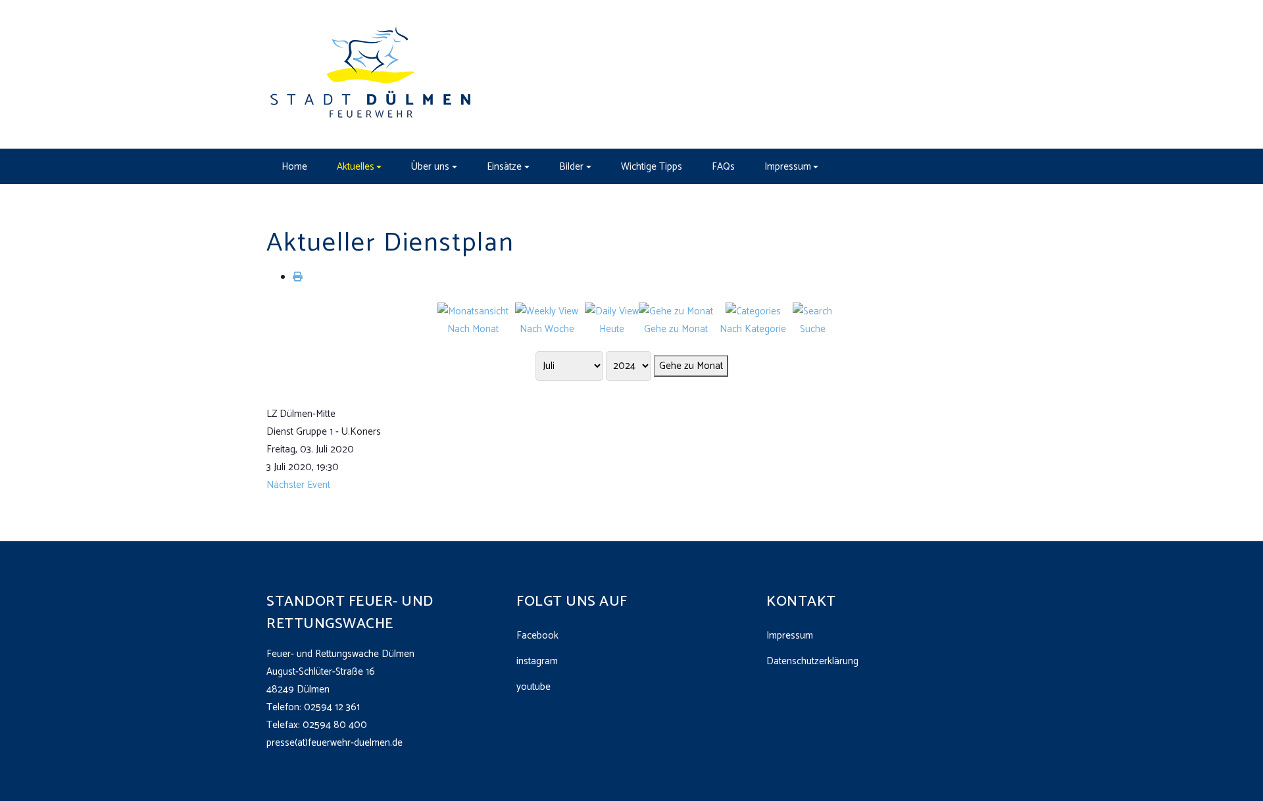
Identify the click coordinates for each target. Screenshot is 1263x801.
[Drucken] (298, 277)
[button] (359, 166)
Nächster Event (298, 485)
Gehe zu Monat (691, 366)
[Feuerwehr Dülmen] (371, 74)
